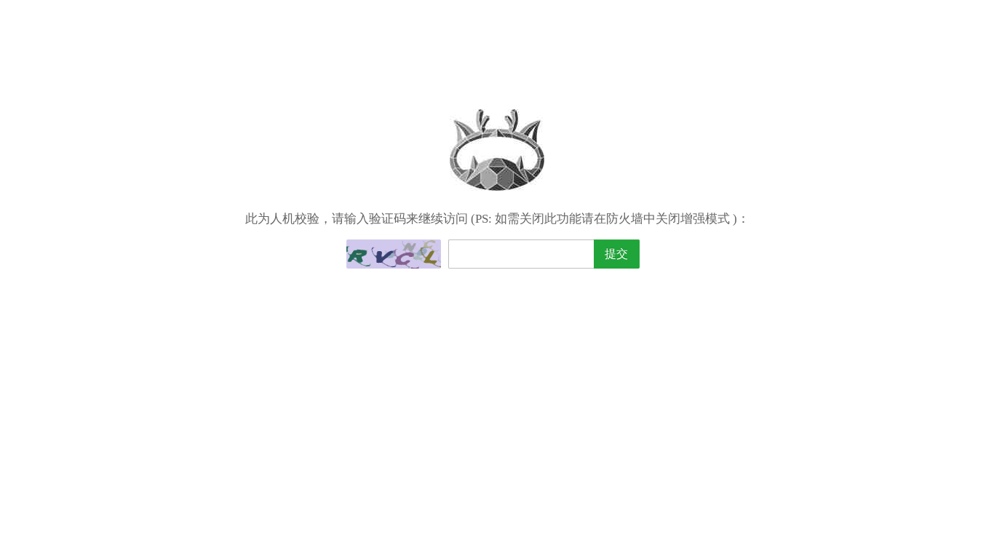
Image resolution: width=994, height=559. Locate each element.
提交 (616, 253)
